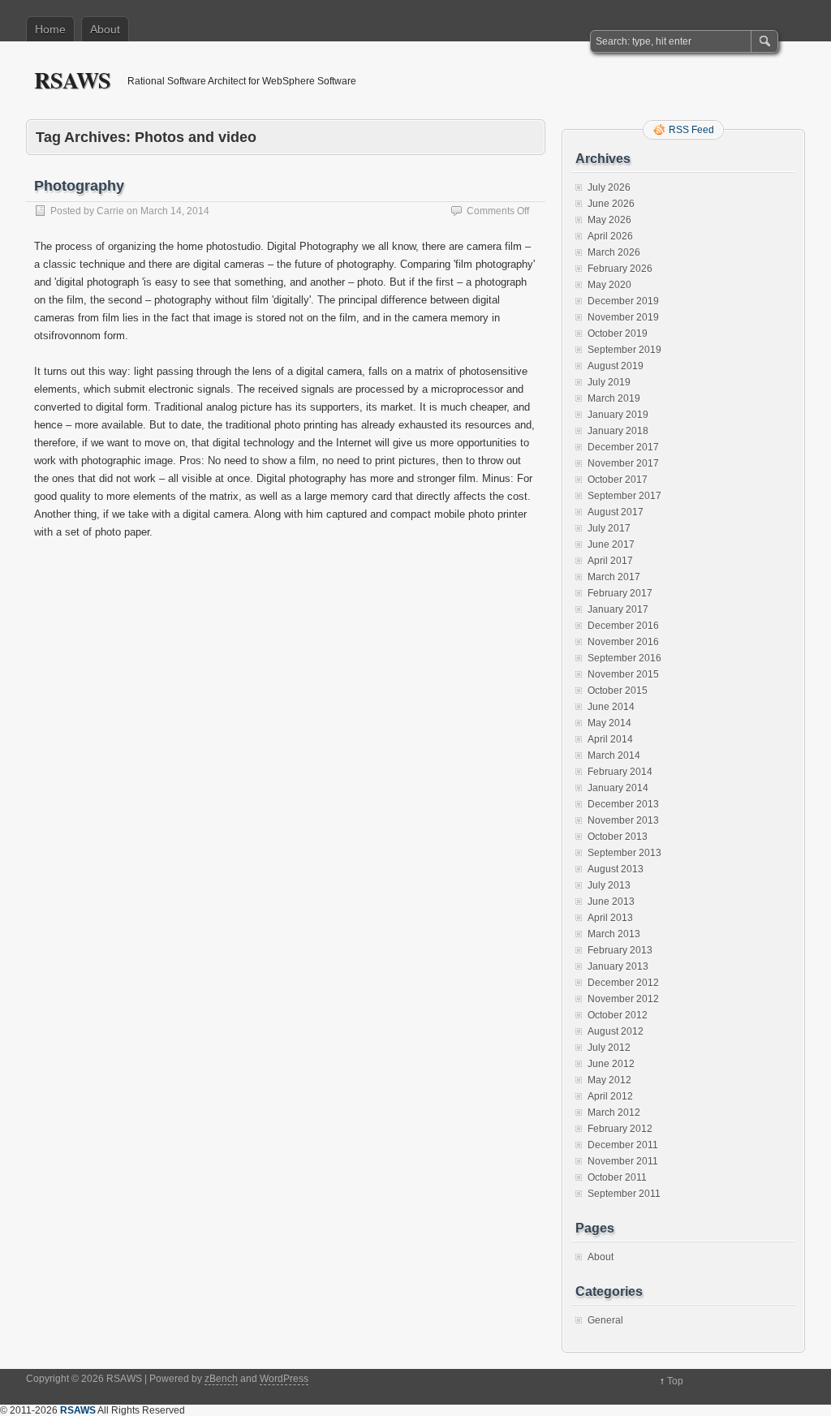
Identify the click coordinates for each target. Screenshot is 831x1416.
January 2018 (618, 431)
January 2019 (618, 414)
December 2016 (623, 625)
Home (50, 29)
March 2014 (614, 755)
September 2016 (624, 658)
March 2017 (614, 577)
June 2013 (611, 901)
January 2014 (618, 788)
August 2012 (616, 1031)
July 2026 (609, 187)
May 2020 (609, 285)
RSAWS (72, 80)
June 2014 (611, 706)
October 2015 (618, 690)
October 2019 (618, 333)
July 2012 (609, 1047)
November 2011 (623, 1161)
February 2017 (620, 593)
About (105, 29)
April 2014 (610, 739)
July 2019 (609, 382)
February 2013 (620, 950)
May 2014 (609, 723)
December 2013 (623, 804)
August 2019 (616, 366)
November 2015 (623, 674)
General (605, 1320)
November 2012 (623, 999)
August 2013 (616, 869)
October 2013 (618, 836)
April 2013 (610, 917)
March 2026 (614, 252)
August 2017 (616, 512)
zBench (221, 1378)
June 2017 (611, 544)
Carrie (110, 211)
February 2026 (620, 268)
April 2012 (610, 1096)
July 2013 (609, 885)
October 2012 (618, 1015)
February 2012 (620, 1128)
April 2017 (610, 560)
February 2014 (620, 771)
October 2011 (617, 1177)
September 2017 (624, 495)
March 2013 (614, 934)
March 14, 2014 (174, 211)
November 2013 (623, 820)
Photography (79, 186)
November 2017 (623, 463)
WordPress (284, 1378)
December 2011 (623, 1145)
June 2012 (611, 1064)
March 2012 (614, 1112)
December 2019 (623, 301)
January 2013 (618, 966)
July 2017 (609, 528)
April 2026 (610, 236)
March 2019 (614, 398)
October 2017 (618, 479)
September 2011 (624, 1193)
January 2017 (618, 609)
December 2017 (623, 447)
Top (675, 1381)
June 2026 (611, 203)
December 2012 (623, 982)
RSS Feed (691, 130)
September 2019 (624, 349)
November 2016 (623, 642)
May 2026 (609, 220)
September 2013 (624, 853)
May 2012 (609, 1080)
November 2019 (623, 317)
